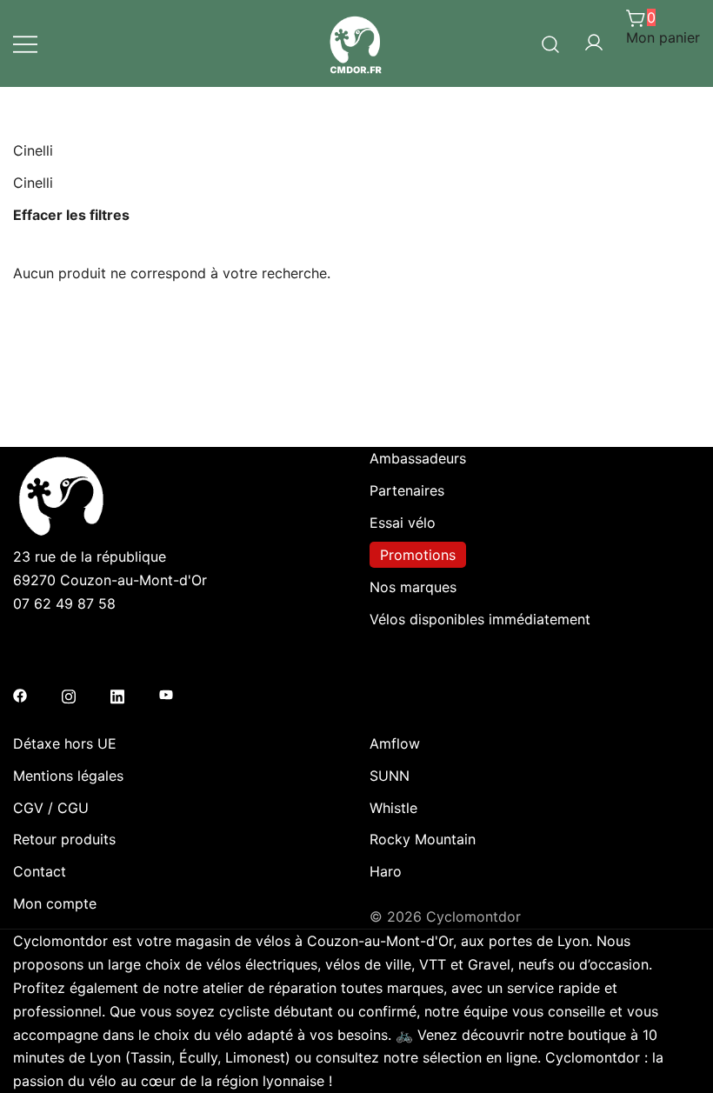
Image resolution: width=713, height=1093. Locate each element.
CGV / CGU (51, 807)
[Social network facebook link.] (20, 694)
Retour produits (64, 839)
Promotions (418, 554)
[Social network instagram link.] (69, 694)
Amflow (395, 743)
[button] (20, 348)
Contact (39, 871)
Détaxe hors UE (65, 743)
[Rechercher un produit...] (551, 42)
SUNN (390, 775)
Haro (386, 871)
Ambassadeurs (418, 458)
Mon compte (55, 903)
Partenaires (407, 490)
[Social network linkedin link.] (117, 694)
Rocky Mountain (423, 839)
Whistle (393, 807)
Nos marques (413, 587)
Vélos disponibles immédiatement (480, 619)
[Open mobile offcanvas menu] (25, 44)
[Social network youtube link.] (166, 694)
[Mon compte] (593, 43)
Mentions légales (68, 775)
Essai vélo (403, 522)
